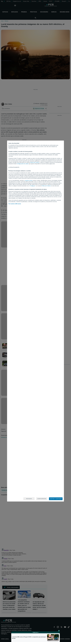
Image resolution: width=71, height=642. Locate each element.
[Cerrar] (59, 631)
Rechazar (29, 498)
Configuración (41, 498)
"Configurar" (32, 185)
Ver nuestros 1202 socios (14, 203)
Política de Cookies (34, 162)
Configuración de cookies (23, 163)
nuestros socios (28, 180)
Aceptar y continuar (56, 498)
